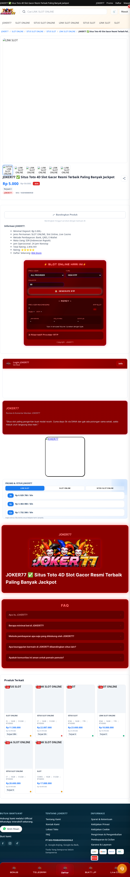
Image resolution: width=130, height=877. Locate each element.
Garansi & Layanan (101, 844)
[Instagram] (10, 843)
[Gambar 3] (31, 170)
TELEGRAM (39, 872)
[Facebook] (2, 843)
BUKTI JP (90, 872)
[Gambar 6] (65, 170)
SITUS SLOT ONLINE (44, 22)
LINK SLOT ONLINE (69, 22)
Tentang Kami (53, 819)
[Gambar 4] (42, 170)
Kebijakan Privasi (100, 824)
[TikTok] (17, 843)
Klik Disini (36, 252)
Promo (110, 3)
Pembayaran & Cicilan (103, 839)
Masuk (127, 3)
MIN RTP (32, 280)
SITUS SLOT (89, 22)
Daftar (118, 3)
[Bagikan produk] (124, 178)
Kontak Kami (52, 824)
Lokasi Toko (52, 829)
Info (121, 363)
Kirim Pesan (13, 829)
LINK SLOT (104, 22)
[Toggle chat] (122, 868)
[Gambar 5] (54, 170)
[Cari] (24, 11)
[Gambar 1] (8, 170)
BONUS (14, 872)
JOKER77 (100, 3)
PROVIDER (33, 271)
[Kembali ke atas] (123, 860)
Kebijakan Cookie (100, 829)
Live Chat (116, 872)
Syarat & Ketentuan (101, 819)
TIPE (68, 271)
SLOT (117, 22)
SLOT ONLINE (22, 22)
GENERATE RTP (65, 291)
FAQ (48, 834)
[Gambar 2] (19, 170)
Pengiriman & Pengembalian (106, 834)
